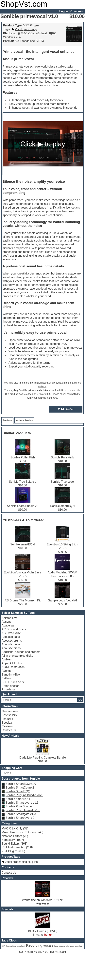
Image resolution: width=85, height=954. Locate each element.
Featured (7, 718)
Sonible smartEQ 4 (18, 798)
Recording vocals (39, 945)
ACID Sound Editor (14, 629)
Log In (63, 11)
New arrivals (10, 711)
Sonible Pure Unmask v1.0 (23, 810)
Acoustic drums (12, 640)
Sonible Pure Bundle (19, 806)
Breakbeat (8, 689)
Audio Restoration (13, 667)
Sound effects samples (61, 946)
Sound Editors (11, 843)
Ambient (7, 659)
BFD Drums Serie (13, 682)
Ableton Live (9, 618)
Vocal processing (26, 29)
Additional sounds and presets (21, 651)
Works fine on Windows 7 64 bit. (42, 900)
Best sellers (9, 715)
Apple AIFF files (12, 663)
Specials (7, 722)
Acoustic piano (11, 648)
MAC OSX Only (12, 828)
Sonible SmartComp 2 (20, 787)
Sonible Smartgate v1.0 (21, 814)
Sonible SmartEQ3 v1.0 (21, 783)
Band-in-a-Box (11, 674)
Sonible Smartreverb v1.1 (22, 802)
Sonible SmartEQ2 (18, 791)
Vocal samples (76, 946)
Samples (7, 839)
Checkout (77, 11)
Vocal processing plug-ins (21, 861)
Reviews (7, 726)
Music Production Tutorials (19, 832)
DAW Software (7, 946)
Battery (6, 678)
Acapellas (8, 625)
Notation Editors (12, 836)
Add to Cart (67, 409)
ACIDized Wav (11, 633)
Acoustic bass (11, 636)
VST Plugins (31, 25)
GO (80, 699)
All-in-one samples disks (17, 655)
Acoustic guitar (11, 644)
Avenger (7, 670)
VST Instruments (13, 847)
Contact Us (9, 730)
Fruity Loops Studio (18, 946)
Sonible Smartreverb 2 (20, 817)
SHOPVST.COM (57, 952)
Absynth (7, 621)
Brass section (10, 685)
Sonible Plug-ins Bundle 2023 (24, 795)
